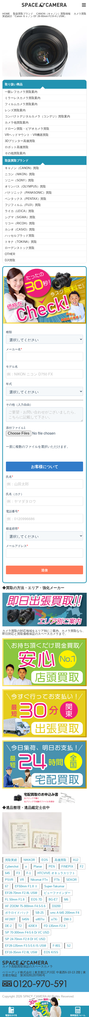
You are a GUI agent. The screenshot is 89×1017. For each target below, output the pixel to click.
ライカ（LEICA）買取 (19, 211)
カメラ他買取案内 (17, 122)
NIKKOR (29, 860)
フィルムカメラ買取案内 (21, 104)
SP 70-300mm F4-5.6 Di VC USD (27, 932)
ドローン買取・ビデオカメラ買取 (27, 128)
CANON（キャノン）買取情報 (53, 13)
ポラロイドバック (17, 912)
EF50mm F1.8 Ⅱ (26, 886)
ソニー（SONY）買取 (19, 180)
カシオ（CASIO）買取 (20, 229)
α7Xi (54, 919)
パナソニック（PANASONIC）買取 (28, 192)
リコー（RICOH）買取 (20, 223)
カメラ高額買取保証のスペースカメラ (27, 966)
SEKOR (71, 879)
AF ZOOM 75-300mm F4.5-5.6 (25, 906)
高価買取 (60, 860)
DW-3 (67, 919)
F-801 (56, 945)
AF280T (10, 919)
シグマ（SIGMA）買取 (20, 217)
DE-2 (8, 926)
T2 (20, 926)
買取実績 (11, 860)
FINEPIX (67, 866)
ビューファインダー (57, 893)
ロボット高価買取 (17, 147)
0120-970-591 (44, 984)
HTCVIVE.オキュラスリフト (56, 873)
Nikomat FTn (39, 879)
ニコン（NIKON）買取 (20, 174)
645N (25, 919)
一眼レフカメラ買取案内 (21, 92)
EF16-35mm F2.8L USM (21, 952)
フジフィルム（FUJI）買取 (23, 205)
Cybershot (11, 866)
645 (7, 873)
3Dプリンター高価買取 (20, 141)
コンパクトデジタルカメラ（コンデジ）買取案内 (37, 116)
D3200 (56, 906)
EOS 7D (36, 899)
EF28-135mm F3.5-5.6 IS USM (25, 945)
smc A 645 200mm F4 (64, 912)
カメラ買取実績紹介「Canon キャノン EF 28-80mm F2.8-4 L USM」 (44, 15)
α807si (40, 919)
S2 (69, 945)
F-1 (28, 873)
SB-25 (39, 912)
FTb (57, 879)
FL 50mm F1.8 (14, 899)
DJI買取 (10, 260)
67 (6, 886)
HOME (6, 13)
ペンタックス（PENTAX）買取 (25, 198)
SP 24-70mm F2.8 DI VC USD (25, 939)
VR (22, 879)
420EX (32, 926)
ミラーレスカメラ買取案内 (22, 98)
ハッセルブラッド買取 (19, 235)
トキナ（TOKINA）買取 (21, 241)
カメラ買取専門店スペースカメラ (44, 5)
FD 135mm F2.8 (54, 926)
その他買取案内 (15, 153)
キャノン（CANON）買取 (22, 168)
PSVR (9, 879)
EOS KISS (51, 952)
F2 (81, 866)
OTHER (10, 254)
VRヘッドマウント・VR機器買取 (27, 135)
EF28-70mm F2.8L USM (21, 893)
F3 (18, 873)
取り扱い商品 (14, 84)
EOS (45, 860)
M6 (66, 899)
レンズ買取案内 (15, 110)
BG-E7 (53, 899)
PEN (52, 866)
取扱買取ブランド (23, 13)
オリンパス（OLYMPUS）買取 (25, 186)
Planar (38, 866)
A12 (75, 860)
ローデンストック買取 (19, 248)
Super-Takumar (54, 886)
